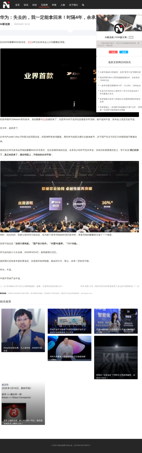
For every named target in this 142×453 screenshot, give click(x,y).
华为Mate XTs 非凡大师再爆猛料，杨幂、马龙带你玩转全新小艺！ (35, 286)
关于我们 (73, 4)
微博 (124, 52)
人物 (62, 4)
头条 (114, 52)
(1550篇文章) (120, 37)
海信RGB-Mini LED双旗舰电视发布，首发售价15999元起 (120, 79)
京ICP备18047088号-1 (82, 445)
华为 (30, 42)
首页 (17, 4)
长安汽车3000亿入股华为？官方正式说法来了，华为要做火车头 (120, 92)
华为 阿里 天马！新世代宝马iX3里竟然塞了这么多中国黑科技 (106, 286)
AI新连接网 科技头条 (65, 445)
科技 (34, 4)
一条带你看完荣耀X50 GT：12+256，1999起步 (120, 85)
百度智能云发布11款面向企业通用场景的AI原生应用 (120, 100)
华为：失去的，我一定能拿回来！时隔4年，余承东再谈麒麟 (59, 17)
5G (44, 119)
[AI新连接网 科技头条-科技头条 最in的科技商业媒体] (6, 4)
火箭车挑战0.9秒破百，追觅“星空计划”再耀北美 (120, 72)
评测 (54, 4)
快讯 (26, 4)
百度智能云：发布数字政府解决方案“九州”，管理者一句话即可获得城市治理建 (121, 108)
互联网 (44, 4)
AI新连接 (109, 37)
